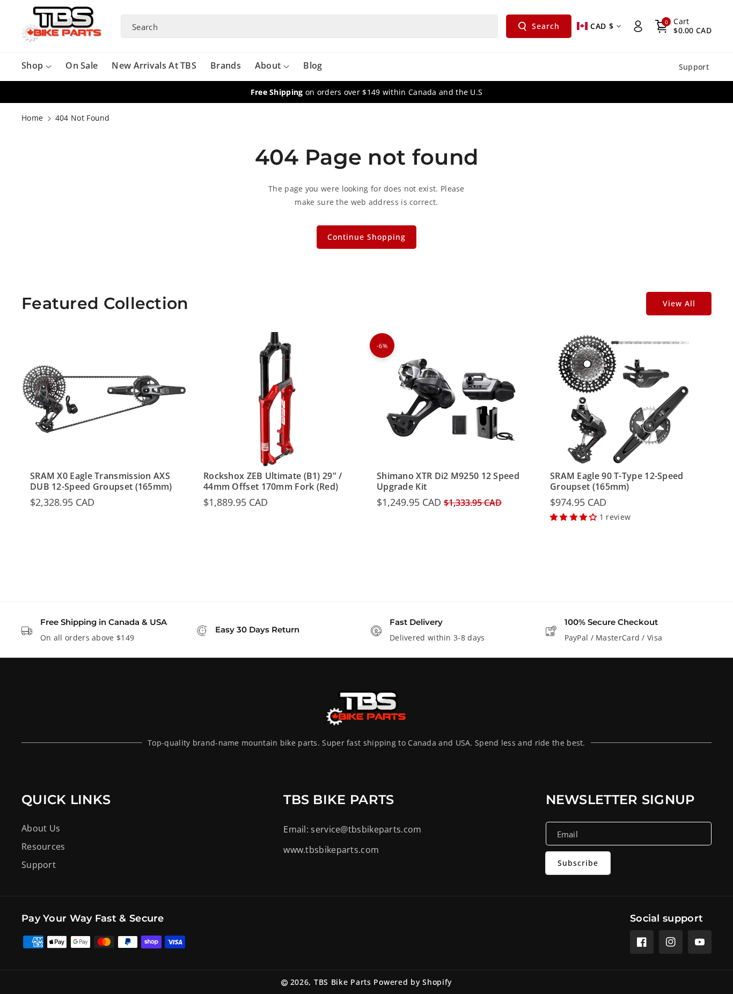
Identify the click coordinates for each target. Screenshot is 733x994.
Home (32, 118)
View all (679, 303)
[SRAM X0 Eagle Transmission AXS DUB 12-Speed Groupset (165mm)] (104, 399)
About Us (40, 828)
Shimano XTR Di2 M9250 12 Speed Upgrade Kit (448, 481)
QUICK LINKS (66, 799)
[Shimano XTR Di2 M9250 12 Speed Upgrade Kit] (450, 399)
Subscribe (578, 863)
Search (546, 26)
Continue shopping (366, 237)
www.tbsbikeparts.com (331, 850)
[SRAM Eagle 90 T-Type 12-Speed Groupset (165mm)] (624, 399)
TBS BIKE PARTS (338, 799)
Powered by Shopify (412, 982)
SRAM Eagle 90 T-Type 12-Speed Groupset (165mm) (617, 481)
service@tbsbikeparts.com (366, 829)
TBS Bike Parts (342, 982)
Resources (43, 846)
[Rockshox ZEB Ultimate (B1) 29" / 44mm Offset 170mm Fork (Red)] (277, 399)
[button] (683, 26)
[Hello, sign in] (638, 26)
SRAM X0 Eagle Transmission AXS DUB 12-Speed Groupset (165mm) (101, 481)
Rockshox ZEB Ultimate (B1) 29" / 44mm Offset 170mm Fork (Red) (272, 481)
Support (38, 865)
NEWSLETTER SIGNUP (620, 799)
